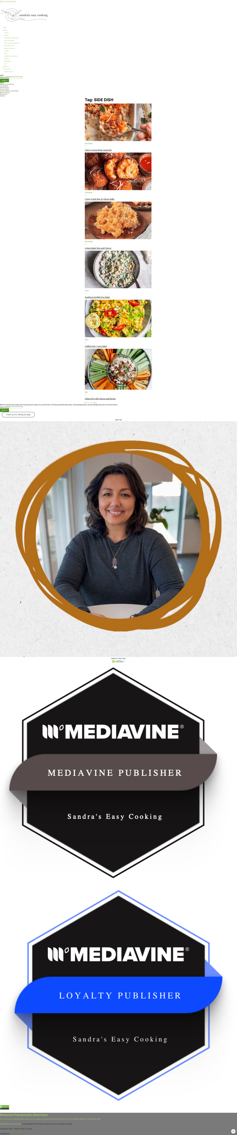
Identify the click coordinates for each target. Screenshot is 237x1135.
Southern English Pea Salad (97, 297)
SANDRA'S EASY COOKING (10, 1124)
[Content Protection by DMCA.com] (4, 1109)
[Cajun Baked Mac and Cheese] (118, 239)
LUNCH (6, 33)
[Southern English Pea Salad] (118, 288)
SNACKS (6, 59)
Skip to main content (8, 1)
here (99, 1119)
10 (92, 402)
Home (4, 27)
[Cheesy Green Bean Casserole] (118, 140)
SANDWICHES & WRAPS (10, 56)
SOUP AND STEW (9, 46)
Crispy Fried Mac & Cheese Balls (99, 199)
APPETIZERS (88, 192)
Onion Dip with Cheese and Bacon (100, 398)
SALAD (87, 290)
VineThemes (15, 1134)
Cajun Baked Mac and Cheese (98, 248)
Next (95, 402)
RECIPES (5, 30)
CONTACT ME (6, 69)
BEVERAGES (7, 61)
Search (2, 77)
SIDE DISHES (89, 143)
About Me (6, 66)
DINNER (6, 35)
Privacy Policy (9, 72)
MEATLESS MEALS (9, 40)
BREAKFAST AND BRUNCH (11, 38)
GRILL (6, 53)
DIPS (5, 64)
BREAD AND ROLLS (9, 48)
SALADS (6, 51)
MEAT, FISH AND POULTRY (11, 43)
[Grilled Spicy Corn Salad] (118, 337)
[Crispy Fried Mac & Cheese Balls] (118, 189)
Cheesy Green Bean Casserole (98, 149)
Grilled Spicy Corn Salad (96, 346)
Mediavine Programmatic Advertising (23, 1114)
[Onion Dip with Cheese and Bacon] (118, 389)
